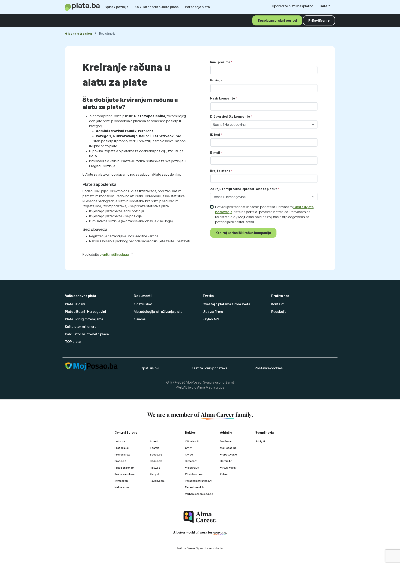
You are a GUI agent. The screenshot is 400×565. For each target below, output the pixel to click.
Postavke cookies (269, 368)
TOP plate (73, 342)
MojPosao (226, 441)
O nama (140, 319)
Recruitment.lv (194, 487)
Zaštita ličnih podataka (209, 368)
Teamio (154, 447)
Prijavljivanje (319, 20)
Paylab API (210, 319)
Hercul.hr (226, 461)
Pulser (224, 474)
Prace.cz (120, 461)
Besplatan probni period (277, 20)
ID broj (215, 134)
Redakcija (278, 312)
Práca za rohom (124, 467)
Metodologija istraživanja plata (158, 312)
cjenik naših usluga (114, 254)
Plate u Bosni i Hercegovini (85, 312)
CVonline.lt (192, 441)
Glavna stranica (78, 33)
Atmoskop (121, 480)
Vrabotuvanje (228, 454)
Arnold (154, 441)
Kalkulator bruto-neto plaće (157, 7)
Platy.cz (155, 467)
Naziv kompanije (222, 98)
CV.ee (189, 454)
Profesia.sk (122, 447)
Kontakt (277, 304)
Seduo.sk (156, 461)
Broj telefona (220, 170)
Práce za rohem (125, 474)
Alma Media (206, 387)
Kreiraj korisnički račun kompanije (243, 233)
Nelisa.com (122, 487)
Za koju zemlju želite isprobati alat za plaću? (243, 189)
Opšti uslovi (143, 304)
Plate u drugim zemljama (84, 319)
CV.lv (188, 447)
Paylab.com (157, 480)
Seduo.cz (156, 454)
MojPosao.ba (228, 447)
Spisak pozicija (116, 7)
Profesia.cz (122, 454)
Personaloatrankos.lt (198, 480)
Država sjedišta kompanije (230, 116)
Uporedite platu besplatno (292, 6)
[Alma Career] (200, 517)
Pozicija (216, 80)
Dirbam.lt (191, 461)
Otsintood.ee (193, 474)
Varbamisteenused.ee (199, 494)
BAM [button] (324, 6)
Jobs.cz (120, 441)
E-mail (215, 152)
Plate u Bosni (75, 304)
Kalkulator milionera (80, 327)
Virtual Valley (228, 467)
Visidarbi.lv (192, 467)
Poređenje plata (197, 7)
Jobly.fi (260, 441)
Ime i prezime (220, 62)
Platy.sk (155, 474)
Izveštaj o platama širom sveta (226, 304)
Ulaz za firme (212, 312)
